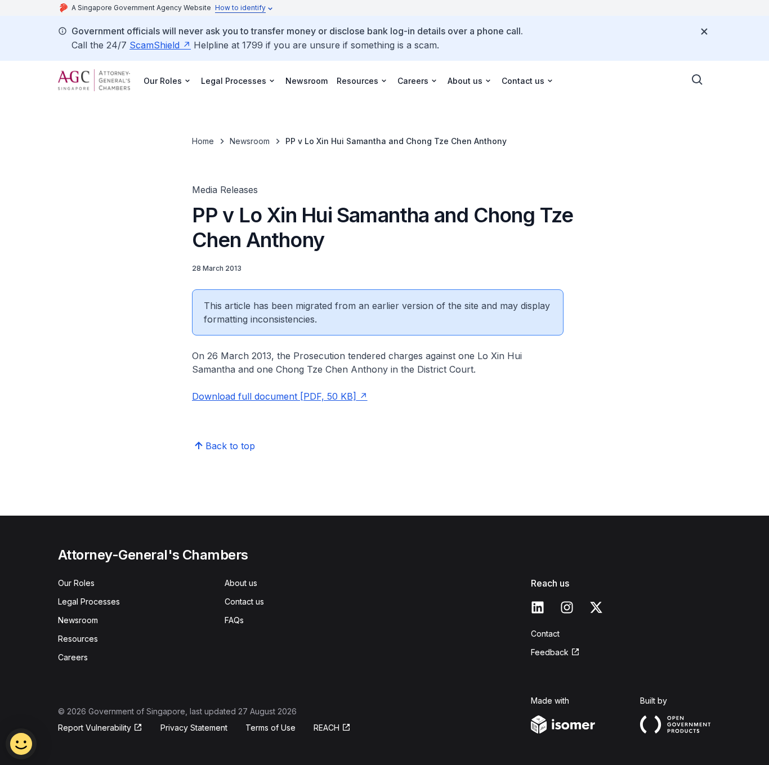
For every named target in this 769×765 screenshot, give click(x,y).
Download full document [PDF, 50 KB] (274, 396)
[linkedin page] (537, 607)
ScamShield (154, 45)
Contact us (244, 601)
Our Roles (76, 583)
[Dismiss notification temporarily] (704, 31)
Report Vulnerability (94, 727)
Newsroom (306, 81)
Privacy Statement (193, 727)
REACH (326, 727)
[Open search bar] (697, 79)
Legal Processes (89, 601)
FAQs (234, 620)
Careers (73, 657)
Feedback (550, 652)
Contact (545, 633)
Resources (78, 638)
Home (203, 141)
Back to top (230, 445)
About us (241, 583)
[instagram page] (567, 607)
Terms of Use (270, 727)
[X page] (596, 607)
